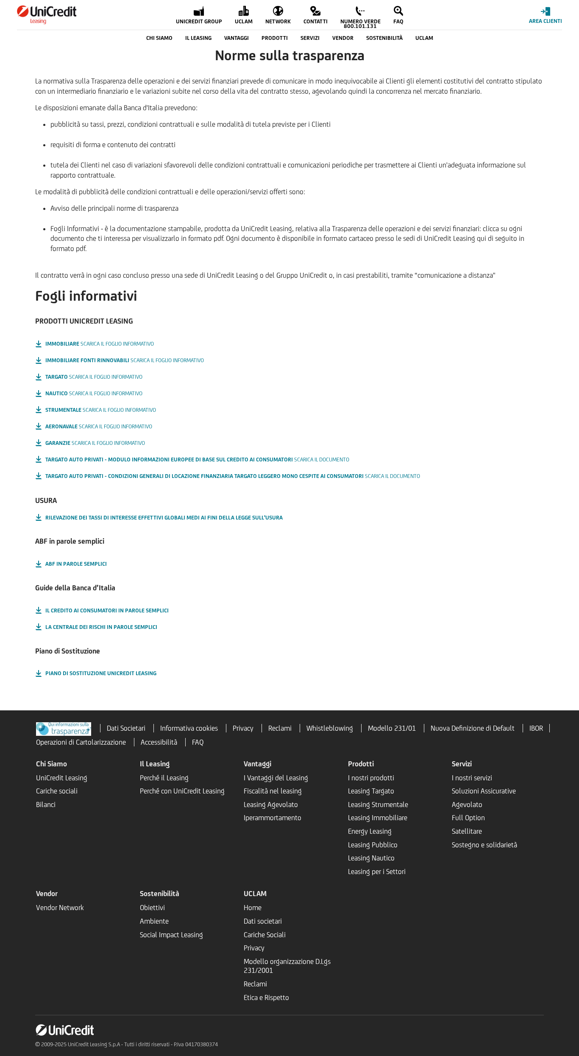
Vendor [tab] (343, 38)
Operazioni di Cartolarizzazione (81, 742)
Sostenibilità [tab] (384, 38)
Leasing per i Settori (377, 871)
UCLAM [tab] (424, 38)
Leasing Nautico (371, 858)
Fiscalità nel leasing (273, 791)
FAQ (197, 742)
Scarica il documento (197, 459)
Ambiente (154, 921)
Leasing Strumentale (378, 804)
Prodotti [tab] (275, 38)
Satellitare (467, 831)
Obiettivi (152, 907)
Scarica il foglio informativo (99, 344)
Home (253, 907)
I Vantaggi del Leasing (276, 778)
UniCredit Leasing (61, 778)
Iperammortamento (272, 817)
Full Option (468, 817)
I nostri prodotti (371, 778)
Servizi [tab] (310, 38)
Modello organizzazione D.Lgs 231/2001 (287, 966)
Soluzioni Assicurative (484, 791)
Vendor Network (60, 907)
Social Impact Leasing (171, 934)
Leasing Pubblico (373, 845)
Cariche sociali (57, 791)
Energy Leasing (370, 831)
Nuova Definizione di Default (473, 728)
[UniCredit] (46, 15)
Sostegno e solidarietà (484, 845)
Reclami (280, 728)
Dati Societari (126, 728)
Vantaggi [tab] (236, 38)
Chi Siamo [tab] (159, 38)
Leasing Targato (371, 791)
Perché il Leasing (164, 778)
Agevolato (467, 804)
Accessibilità (159, 742)
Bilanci (46, 804)
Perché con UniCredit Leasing (182, 791)
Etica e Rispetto (266, 997)
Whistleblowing (329, 728)
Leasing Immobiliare (377, 817)
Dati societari (263, 921)
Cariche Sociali (265, 934)
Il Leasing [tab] (198, 38)
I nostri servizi (472, 778)
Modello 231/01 (392, 728)
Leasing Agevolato (271, 804)
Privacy (243, 728)
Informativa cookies (189, 728)
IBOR (536, 728)
